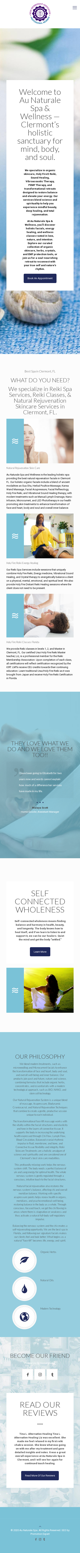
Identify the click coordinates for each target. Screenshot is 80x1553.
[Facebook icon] (36, 1539)
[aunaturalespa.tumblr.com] (52, 1374)
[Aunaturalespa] (27, 1374)
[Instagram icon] (40, 1539)
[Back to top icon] (40, 1526)
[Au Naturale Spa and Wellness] (40, 990)
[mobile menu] (74, 7)
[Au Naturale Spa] (40, 13)
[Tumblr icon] (44, 1539)
